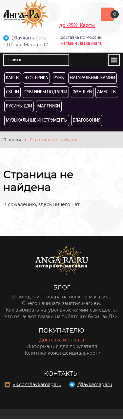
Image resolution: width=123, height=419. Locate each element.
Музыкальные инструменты (37, 120)
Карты (12, 78)
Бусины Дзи (19, 106)
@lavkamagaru (94, 384)
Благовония (87, 120)
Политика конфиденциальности (61, 353)
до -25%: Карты (77, 25)
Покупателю (61, 330)
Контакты (61, 373)
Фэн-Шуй (82, 92)
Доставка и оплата (61, 340)
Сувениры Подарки (45, 92)
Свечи (12, 92)
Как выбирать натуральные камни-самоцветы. (62, 310)
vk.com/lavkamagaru (37, 384)
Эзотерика (36, 78)
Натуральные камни (92, 78)
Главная (12, 139)
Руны (59, 78)
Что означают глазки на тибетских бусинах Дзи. (61, 316)
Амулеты (106, 92)
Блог (61, 287)
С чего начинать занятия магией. (61, 303)
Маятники (48, 106)
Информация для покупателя (61, 346)
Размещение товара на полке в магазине (61, 297)
